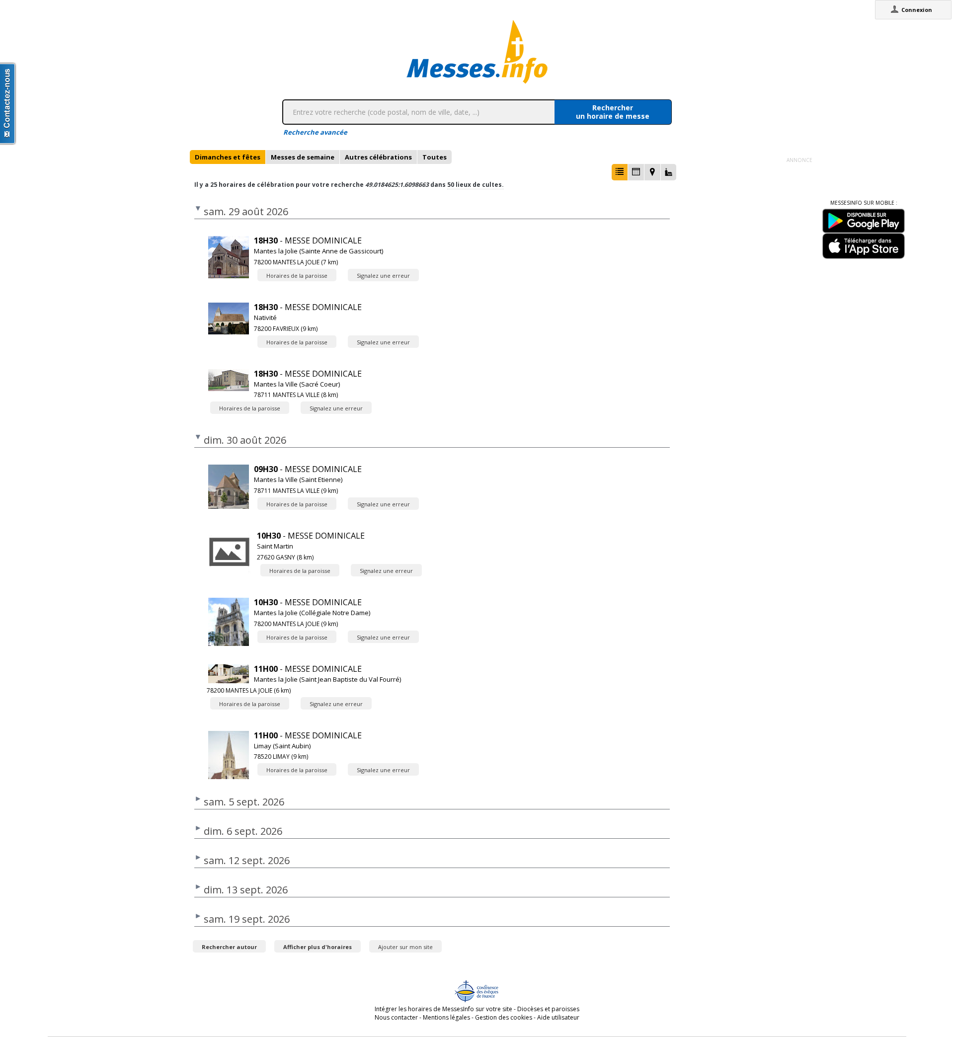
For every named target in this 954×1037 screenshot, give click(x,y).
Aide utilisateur (558, 1017)
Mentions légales (446, 1017)
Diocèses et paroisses (548, 1009)
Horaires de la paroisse (296, 275)
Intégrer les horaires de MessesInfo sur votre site (443, 1009)
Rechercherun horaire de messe (612, 112)
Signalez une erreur (383, 275)
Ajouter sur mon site (405, 947)
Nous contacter (396, 1017)
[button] (620, 172)
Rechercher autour (229, 947)
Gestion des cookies (503, 1017)
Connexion (916, 9)
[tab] (227, 157)
